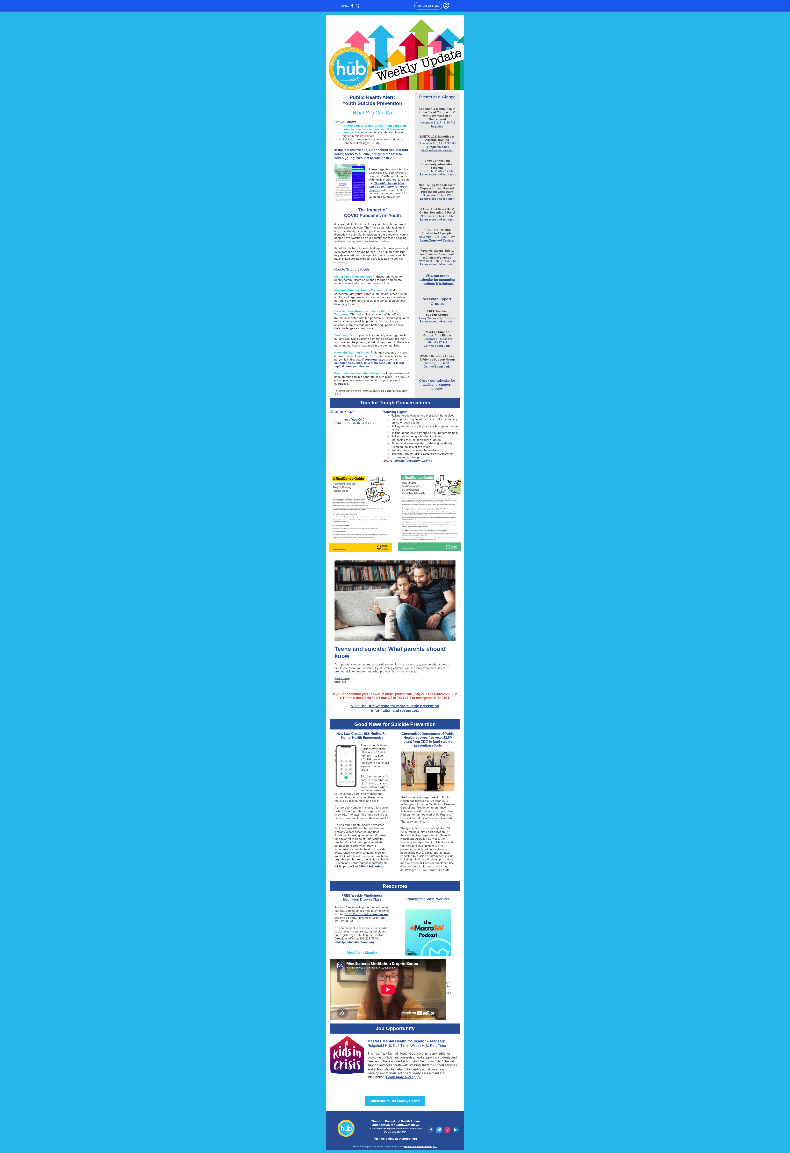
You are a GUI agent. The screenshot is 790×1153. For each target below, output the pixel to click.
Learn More (428, 240)
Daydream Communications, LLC (420, 1146)
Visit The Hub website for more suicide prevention (395, 706)
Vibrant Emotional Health (367, 856)
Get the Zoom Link (437, 345)
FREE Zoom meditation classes (366, 914)
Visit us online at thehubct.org (395, 1138)
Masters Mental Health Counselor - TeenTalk (406, 1041)
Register (437, 126)
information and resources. (395, 710)
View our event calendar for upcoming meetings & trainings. (437, 279)
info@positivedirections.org (437, 150)
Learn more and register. (437, 174)
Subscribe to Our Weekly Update (395, 1101)
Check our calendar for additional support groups (437, 384)
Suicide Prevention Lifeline (413, 460)
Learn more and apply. (403, 1077)
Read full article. (372, 866)
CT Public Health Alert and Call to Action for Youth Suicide (388, 186)
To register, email (437, 146)
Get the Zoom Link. (437, 366)
